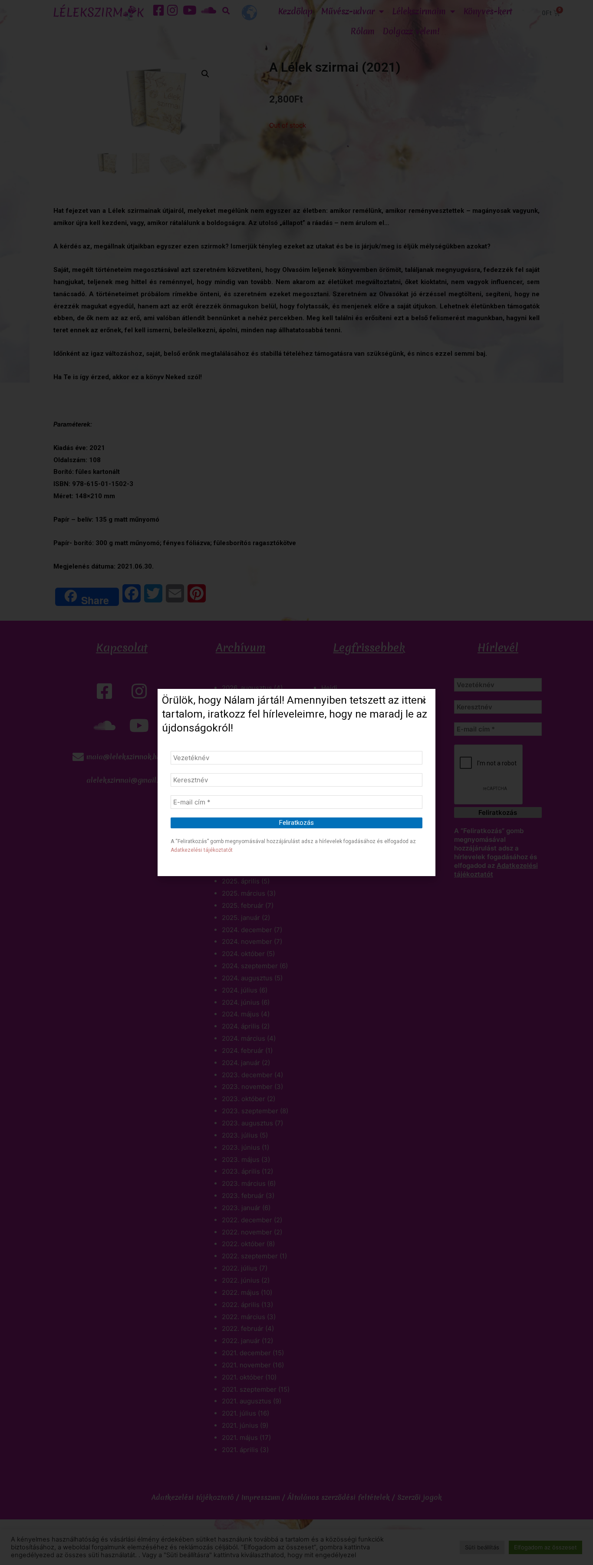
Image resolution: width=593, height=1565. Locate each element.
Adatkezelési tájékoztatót (202, 850)
